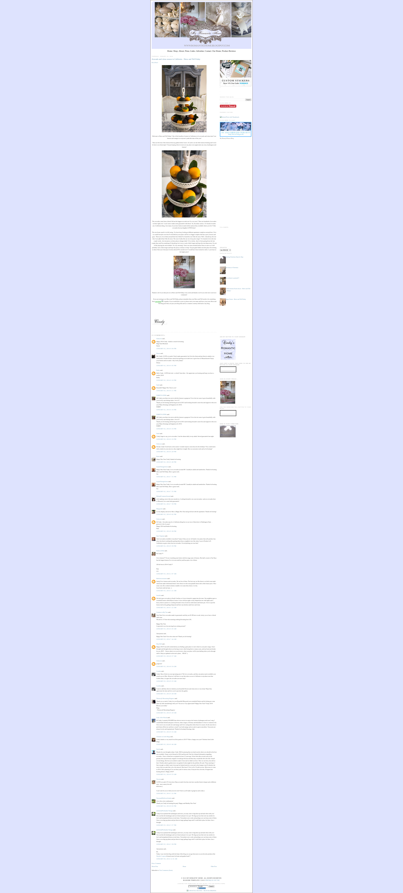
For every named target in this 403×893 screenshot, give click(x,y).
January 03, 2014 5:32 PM (166, 793)
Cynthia (158, 671)
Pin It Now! (155, 62)
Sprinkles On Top (212, 880)
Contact (208, 51)
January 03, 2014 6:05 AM (166, 629)
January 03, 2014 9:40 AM (166, 744)
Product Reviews (229, 51)
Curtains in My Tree (162, 612)
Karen (158, 456)
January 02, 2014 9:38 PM (166, 531)
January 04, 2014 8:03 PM (166, 806)
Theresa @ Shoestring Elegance (165, 698)
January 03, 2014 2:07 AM (166, 574)
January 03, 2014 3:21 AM (166, 590)
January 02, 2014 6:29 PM (166, 451)
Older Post (214, 866)
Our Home (216, 51)
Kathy (158, 370)
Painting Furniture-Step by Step (234, 257)
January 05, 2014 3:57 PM (166, 825)
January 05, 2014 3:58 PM (166, 844)
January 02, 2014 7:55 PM (166, 476)
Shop (175, 51)
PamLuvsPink (160, 551)
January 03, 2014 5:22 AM (166, 607)
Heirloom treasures (161, 578)
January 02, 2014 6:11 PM (166, 390)
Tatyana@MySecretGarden (164, 798)
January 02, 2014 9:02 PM (166, 514)
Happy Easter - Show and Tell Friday (235, 299)
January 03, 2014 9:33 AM (166, 732)
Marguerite (159, 509)
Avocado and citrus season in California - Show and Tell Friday (176, 59)
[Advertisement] (235, 154)
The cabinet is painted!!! (232, 278)
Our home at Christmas (231, 267)
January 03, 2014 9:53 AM (166, 774)
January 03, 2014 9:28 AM (166, 694)
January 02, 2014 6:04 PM (166, 348)
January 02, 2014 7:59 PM (166, 504)
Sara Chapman (160, 536)
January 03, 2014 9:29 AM (166, 713)
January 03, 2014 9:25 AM (166, 681)
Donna (158, 353)
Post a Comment (156, 863)
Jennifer (158, 595)
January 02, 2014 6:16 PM (166, 409)
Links (192, 51)
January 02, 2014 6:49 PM (166, 462)
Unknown (159, 338)
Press (187, 51)
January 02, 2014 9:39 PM (166, 546)
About (181, 51)
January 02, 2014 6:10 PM (166, 380)
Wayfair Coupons (161, 856)
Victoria (158, 779)
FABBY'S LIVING (161, 395)
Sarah (158, 385)
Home (169, 51)
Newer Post (155, 866)
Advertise (200, 51)
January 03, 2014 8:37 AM (166, 656)
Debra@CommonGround (163, 496)
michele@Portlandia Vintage (164, 811)
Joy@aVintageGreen (162, 467)
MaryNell (159, 644)
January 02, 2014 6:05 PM (166, 365)
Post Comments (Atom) (166, 870)
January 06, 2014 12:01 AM (166, 859)
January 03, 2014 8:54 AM (166, 666)
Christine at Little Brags (163, 736)
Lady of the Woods (161, 717)
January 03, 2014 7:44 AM (166, 639)
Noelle (158, 749)
